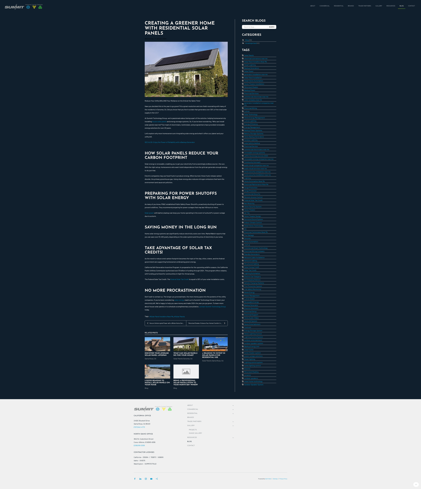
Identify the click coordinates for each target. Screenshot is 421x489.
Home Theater (249, 210)
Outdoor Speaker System (253, 384)
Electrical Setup (250, 311)
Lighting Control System (253, 337)
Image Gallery (195, 433)
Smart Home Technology (253, 226)
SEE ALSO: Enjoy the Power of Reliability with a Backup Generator (170, 142)
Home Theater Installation (254, 84)
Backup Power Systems (253, 130)
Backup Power (249, 90)
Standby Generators (252, 254)
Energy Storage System (253, 330)
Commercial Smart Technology (256, 248)
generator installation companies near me (259, 104)
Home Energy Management (254, 118)
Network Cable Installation (254, 257)
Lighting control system (253, 362)
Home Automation (251, 242)
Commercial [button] (192, 409)
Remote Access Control (253, 197)
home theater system (252, 353)
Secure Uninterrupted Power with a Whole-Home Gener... (167, 323)
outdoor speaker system (253, 343)
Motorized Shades (251, 87)
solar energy (179, 300)
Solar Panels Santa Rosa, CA (212, 361)
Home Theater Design (252, 216)
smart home (248, 350)
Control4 (247, 327)
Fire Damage (249, 235)
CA (245, 229)
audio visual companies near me (256, 165)
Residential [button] (192, 413)
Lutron (247, 111)
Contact (191, 445)
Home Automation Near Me (254, 181)
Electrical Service (251, 146)
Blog (146, 388)
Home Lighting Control (253, 334)
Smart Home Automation (253, 81)
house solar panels (159, 121)
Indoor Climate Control (253, 222)
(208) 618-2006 (139, 445)
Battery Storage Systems (253, 133)
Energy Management (252, 127)
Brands (190, 417)
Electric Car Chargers (252, 276)
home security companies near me (257, 172)
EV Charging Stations (252, 280)
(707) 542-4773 (139, 427)
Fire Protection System (253, 286)
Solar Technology (250, 114)
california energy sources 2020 (256, 156)
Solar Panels (180, 316)
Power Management (252, 296)
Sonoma (247, 238)
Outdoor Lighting (250, 140)
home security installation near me (257, 175)
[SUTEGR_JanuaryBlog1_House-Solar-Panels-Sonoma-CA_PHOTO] (186, 69)
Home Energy (249, 292)
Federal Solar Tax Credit (179, 279)
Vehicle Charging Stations (254, 283)
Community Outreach (252, 162)
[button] (416, 484)
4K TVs (247, 213)
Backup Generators (251, 68)
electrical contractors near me (256, 58)
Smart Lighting (250, 65)
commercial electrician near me (256, 97)
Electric (247, 369)
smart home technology (253, 381)
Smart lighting (249, 359)
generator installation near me (256, 74)
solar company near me (253, 100)
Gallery (191, 425)
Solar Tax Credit (250, 270)
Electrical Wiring (250, 108)
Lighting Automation (252, 273)
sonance (247, 375)
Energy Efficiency (251, 124)
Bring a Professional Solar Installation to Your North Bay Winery (185, 383)
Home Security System (252, 207)
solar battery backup (252, 143)
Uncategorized (251, 43)
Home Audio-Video (251, 318)
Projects (193, 430)
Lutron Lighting (250, 121)
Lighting (247, 178)
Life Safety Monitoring (252, 289)
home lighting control (252, 365)
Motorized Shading (251, 372)
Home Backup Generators (254, 137)
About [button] (190, 405)
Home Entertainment (252, 324)
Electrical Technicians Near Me (256, 232)
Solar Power (248, 71)
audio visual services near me (255, 168)
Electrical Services (251, 93)
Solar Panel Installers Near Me (162, 316)
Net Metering (249, 203)
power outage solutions (253, 356)
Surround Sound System (253, 219)
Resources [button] (192, 437)
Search (271, 27)
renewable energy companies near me (259, 159)
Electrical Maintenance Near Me (256, 184)
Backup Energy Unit (251, 346)
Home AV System (250, 321)
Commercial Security (252, 194)
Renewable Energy (251, 302)
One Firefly (268, 478)
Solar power (149, 213)
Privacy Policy (283, 478)
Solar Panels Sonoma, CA (182, 359)
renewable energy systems (254, 153)
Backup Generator (251, 305)
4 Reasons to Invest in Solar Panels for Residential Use (213, 355)
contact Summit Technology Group (212, 306)
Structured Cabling (251, 264)
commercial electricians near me (256, 149)
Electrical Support (251, 315)
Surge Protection (250, 187)
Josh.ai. (247, 245)
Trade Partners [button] (194, 421)
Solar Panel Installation (253, 77)
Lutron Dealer (249, 299)
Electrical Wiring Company (254, 251)
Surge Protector (250, 191)
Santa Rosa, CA (150, 359)
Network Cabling (250, 261)
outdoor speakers (251, 378)
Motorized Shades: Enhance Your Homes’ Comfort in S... (205, 323)
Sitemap (275, 478)
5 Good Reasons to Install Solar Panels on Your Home (157, 383)
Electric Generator (251, 308)
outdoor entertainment (253, 340)
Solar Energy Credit (251, 267)
